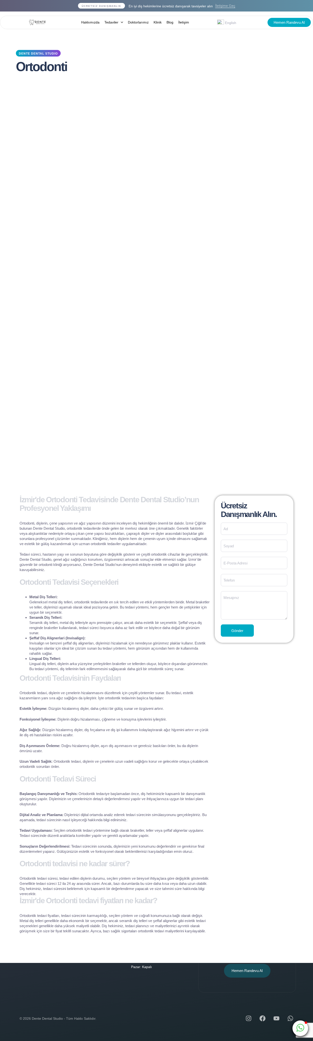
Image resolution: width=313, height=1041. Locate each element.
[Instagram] (249, 1018)
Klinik (158, 22)
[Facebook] (262, 1018)
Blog (170, 22)
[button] (300, 1028)
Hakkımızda (90, 22)
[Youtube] (276, 1018)
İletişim (183, 22)
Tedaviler (111, 22)
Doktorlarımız (138, 22)
